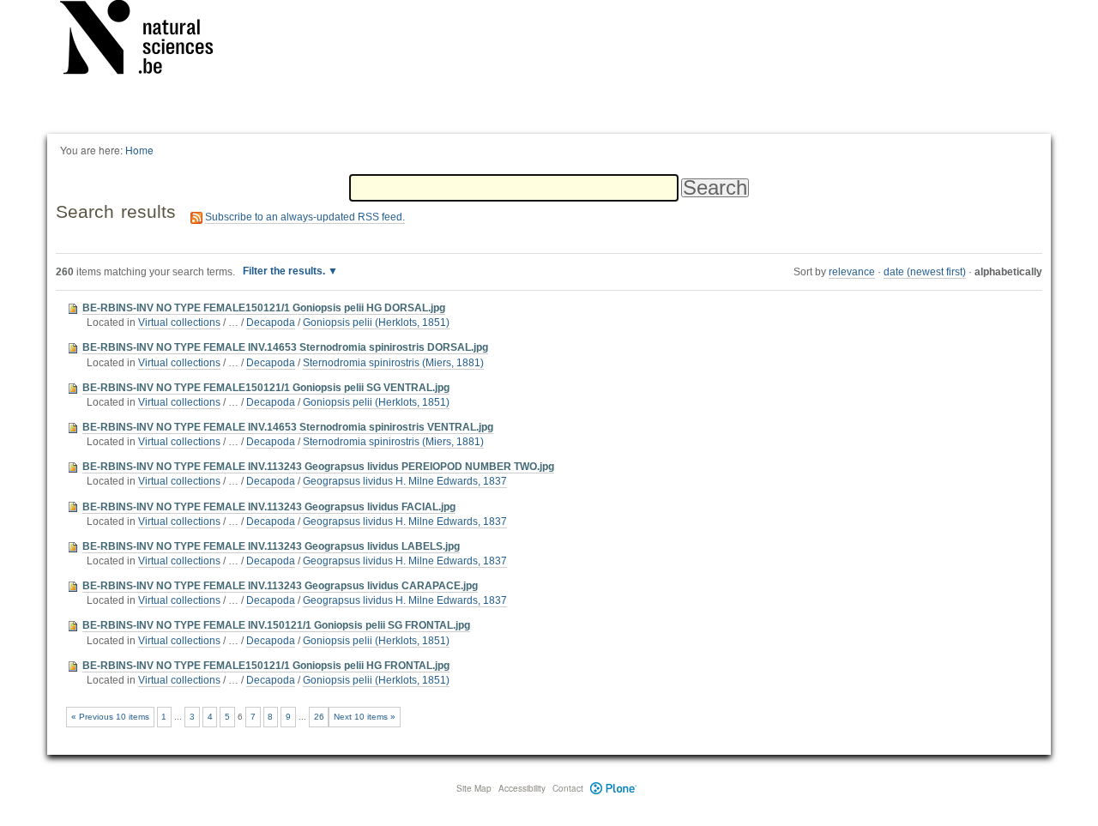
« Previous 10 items (110, 716)
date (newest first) (925, 272)
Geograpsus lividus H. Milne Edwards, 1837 (405, 481)
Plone (613, 788)
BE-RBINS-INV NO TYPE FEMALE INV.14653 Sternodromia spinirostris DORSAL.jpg (285, 347)
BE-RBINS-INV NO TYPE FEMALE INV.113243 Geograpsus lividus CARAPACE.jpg (280, 586)
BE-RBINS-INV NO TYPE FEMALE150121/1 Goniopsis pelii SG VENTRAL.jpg (265, 388)
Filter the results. (285, 271)
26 (319, 716)
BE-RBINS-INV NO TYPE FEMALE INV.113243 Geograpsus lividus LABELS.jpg (271, 546)
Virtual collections (179, 323)
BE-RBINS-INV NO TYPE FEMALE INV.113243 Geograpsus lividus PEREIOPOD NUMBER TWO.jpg (318, 467)
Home (139, 149)
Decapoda (270, 323)
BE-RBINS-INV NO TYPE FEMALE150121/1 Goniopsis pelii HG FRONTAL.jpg (265, 666)
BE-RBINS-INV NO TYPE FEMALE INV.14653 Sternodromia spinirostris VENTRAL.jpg (287, 427)
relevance (852, 272)
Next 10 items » (364, 716)
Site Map (474, 788)
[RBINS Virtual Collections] (147, 40)
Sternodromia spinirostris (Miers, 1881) (393, 363)
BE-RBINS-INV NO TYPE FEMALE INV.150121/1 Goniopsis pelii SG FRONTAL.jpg (276, 625)
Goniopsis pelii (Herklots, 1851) (376, 323)
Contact (567, 788)
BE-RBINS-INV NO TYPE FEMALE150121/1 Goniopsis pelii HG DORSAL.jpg (263, 308)
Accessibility (522, 788)
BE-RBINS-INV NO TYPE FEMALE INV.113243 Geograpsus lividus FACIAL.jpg (268, 507)
